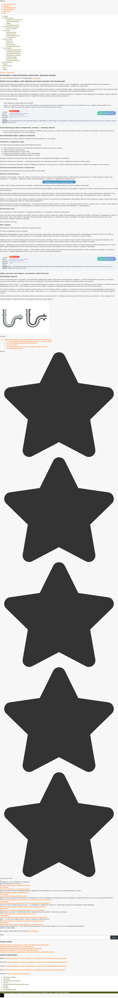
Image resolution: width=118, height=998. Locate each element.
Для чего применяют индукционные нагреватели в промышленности (21, 924)
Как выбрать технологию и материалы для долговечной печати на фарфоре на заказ (27, 952)
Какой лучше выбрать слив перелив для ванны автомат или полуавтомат (27, 339)
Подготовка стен (11, 37)
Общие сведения (8, 9)
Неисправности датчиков (13, 55)
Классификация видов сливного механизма (21, 343)
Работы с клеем (7, 39)
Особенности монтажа (12, 21)
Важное (8, 23)
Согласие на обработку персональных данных (16, 984)
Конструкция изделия (14, 348)
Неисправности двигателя (13, 51)
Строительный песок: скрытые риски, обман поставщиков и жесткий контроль (24, 945)
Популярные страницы (9, 977)
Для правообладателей (9, 989)
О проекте (6, 987)
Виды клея (9, 41)
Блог (4, 67)
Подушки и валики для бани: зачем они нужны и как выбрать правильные (23, 917)
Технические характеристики (11, 26)
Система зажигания (11, 58)
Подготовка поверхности (13, 35)
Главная (5, 16)
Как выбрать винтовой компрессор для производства (17, 946)
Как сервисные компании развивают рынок (13, 896)
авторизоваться (33, 931)
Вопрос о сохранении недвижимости (18, 973)
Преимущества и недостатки (14, 19)
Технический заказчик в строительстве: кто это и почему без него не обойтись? (25, 903)
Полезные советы (8, 18)
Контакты (5, 982)
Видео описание (10, 44)
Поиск (2, 935)
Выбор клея (9, 42)
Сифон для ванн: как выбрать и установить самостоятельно (26, 346)
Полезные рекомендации (13, 46)
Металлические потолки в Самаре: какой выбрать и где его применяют (22, 910)
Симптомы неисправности (13, 53)
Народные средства (9, 4)
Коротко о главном (11, 28)
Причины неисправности (13, 60)
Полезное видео (10, 34)
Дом (4, 13)
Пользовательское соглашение (12, 980)
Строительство (7, 65)
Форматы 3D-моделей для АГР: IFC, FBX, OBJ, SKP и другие (19, 950)
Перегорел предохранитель (14, 49)
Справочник (6, 979)
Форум (5, 69)
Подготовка (6, 30)
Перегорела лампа (11, 57)
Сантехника (7, 11)
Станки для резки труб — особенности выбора (15, 889)
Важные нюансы (7, 62)
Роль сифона (11, 345)
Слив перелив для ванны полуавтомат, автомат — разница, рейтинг (29, 341)
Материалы (6, 6)
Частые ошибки (7, 48)
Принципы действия (9, 7)
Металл (5, 64)
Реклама (5, 986)
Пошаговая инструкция (12, 25)
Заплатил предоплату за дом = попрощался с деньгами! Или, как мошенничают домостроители (35, 958)
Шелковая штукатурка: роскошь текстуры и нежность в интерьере (20, 948)
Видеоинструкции (11, 32)
